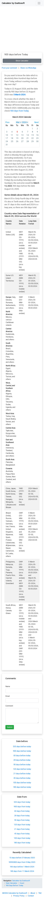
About (33, 893)
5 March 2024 (19, 94)
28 (28, 141)
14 (28, 135)
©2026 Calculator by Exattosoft (15, 893)
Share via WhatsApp (28, 68)
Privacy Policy (19, 896)
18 (12, 138)
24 (7, 141)
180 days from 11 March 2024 (22, 871)
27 (22, 141)
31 (7, 145)
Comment (9, 706)
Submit (9, 727)
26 (17, 141)
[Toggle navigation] (39, 3)
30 (37, 141)
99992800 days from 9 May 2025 (22, 862)
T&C (40, 893)
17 (7, 138)
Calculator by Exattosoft (13, 3)
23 (37, 138)
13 (22, 135)
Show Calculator (22, 61)
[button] (39, 3)
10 (7, 135)
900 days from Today (19, 111)
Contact (31, 896)
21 (28, 138)
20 (22, 138)
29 (32, 141)
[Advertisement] (22, 30)
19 (17, 138)
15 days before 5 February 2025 (22, 858)
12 (17, 135)
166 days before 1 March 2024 (22, 867)
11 (12, 135)
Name (7, 686)
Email (7, 696)
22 (32, 138)
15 (32, 135)
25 (12, 141)
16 (37, 135)
